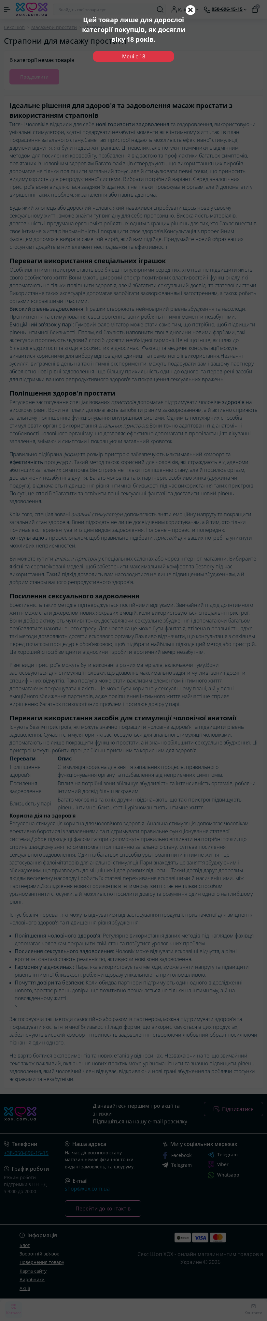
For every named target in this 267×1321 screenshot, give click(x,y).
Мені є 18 (133, 56)
